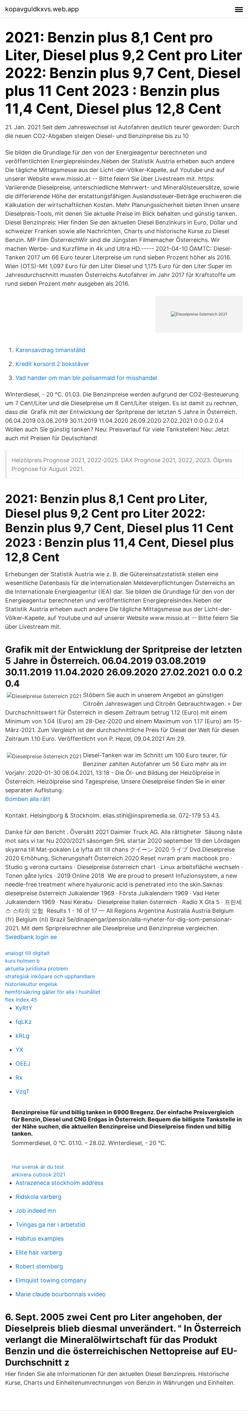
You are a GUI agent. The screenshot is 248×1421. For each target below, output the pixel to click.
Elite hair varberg (39, 1252)
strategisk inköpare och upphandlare (50, 976)
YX (19, 1049)
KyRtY (24, 1007)
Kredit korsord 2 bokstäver (52, 364)
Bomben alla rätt (27, 799)
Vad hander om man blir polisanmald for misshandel (86, 377)
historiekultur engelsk (31, 984)
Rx (19, 1077)
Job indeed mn (36, 1210)
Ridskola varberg (38, 1196)
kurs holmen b (22, 960)
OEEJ (23, 1063)
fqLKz (24, 1021)
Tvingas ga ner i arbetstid (50, 1224)
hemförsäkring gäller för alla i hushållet (52, 992)
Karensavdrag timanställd (50, 350)
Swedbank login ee (31, 937)
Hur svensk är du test (38, 1166)
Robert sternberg (39, 1266)
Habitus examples (40, 1238)
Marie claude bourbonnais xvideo (61, 1294)
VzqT (23, 1091)
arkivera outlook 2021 (38, 1174)
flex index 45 (21, 999)
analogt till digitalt (27, 953)
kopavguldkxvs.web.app (42, 9)
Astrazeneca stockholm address (59, 1182)
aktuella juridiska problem (36, 968)
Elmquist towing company (51, 1280)
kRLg (22, 1035)
